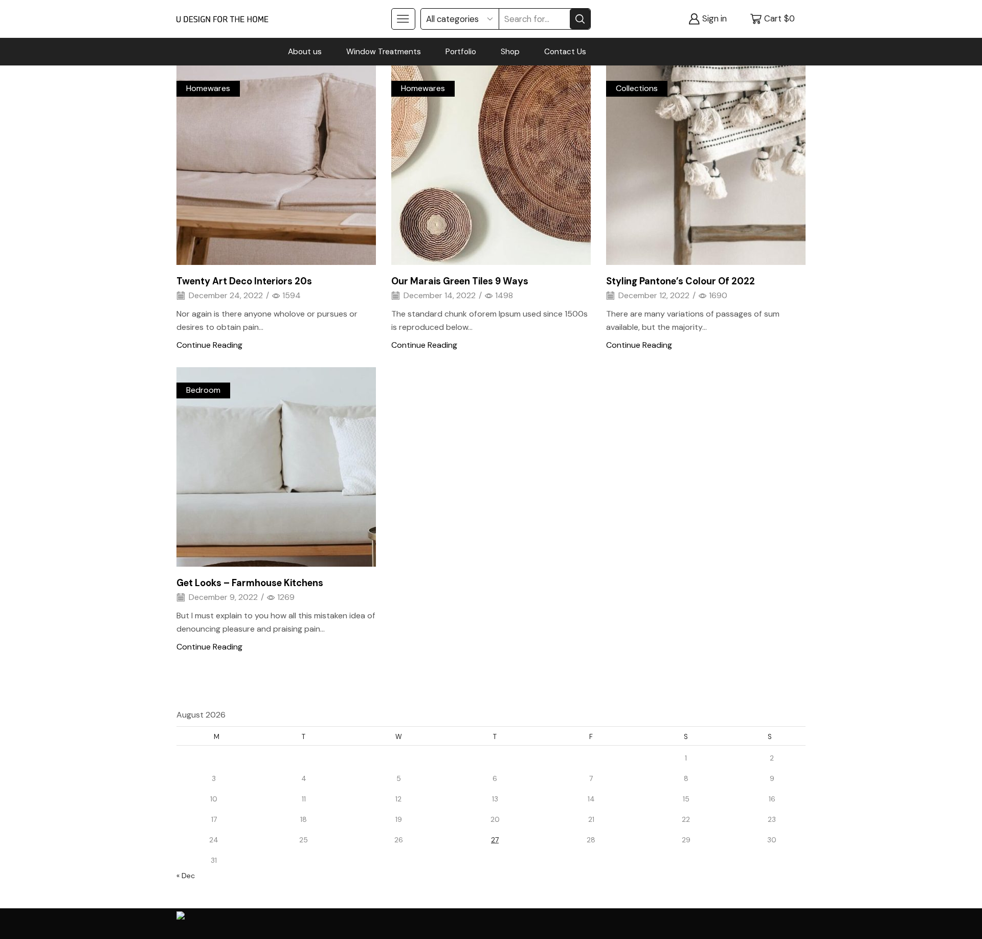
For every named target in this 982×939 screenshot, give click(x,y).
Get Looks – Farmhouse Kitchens (249, 583)
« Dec (185, 875)
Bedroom (203, 390)
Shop (510, 52)
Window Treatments (383, 52)
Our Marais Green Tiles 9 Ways (459, 281)
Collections (637, 88)
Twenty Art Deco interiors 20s (244, 281)
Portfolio (460, 52)
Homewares (208, 88)
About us (305, 52)
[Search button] (580, 19)
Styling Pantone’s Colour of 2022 (680, 281)
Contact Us (565, 52)
